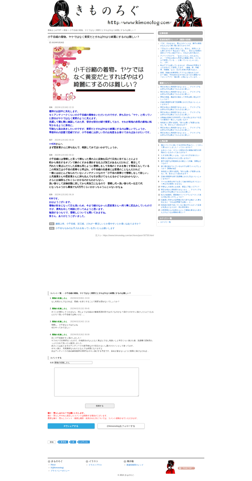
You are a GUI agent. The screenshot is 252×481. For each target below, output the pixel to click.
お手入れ (84, 442)
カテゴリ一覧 (165, 222)
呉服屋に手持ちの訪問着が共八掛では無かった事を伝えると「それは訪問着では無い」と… (181, 201)
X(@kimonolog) (57, 468)
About (53, 465)
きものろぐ (129, 475)
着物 (52, 442)
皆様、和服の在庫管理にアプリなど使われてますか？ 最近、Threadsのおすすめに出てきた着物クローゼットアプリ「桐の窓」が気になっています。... (180, 75)
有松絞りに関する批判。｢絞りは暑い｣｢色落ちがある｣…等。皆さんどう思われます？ (180, 124)
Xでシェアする (71, 426)
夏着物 (63, 442)
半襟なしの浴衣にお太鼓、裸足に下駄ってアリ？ (180, 187)
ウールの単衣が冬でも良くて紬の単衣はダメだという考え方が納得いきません (181, 183)
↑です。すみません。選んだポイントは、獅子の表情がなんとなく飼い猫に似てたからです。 (180, 44)
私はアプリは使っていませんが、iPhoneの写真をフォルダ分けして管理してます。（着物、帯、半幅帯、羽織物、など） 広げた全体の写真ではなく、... (180, 67)
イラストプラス (95, 465)
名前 (52, 362)
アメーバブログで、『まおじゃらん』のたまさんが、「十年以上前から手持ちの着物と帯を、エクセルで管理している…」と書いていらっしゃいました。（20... (180, 59)
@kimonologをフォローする (121, 426)
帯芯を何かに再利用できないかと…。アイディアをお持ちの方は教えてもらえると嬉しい (180, 88)
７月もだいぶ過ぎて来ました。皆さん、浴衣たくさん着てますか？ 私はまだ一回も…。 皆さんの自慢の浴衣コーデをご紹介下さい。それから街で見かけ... (180, 50)
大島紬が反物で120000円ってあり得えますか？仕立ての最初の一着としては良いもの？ (180, 118)
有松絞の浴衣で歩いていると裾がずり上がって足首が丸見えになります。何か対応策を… (181, 206)
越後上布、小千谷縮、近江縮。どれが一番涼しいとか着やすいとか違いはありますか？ (98, 223)
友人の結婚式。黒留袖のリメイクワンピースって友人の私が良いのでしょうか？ (181, 196)
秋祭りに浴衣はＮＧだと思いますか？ (176, 158)
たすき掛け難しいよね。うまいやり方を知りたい (180, 155)
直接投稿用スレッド (135, 465)
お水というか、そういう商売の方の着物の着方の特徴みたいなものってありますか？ (181, 151)
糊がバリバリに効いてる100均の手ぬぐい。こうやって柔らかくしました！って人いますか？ (182, 146)
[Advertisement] (101, 261)
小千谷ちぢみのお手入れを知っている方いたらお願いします (85, 228)
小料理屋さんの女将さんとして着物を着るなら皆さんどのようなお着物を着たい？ (181, 211)
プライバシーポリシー (60, 471)
